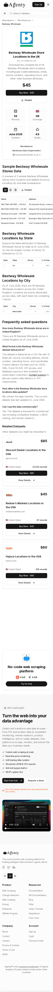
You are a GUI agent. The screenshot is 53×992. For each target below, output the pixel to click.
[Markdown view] (15, 190)
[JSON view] (10, 190)
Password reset (36, 941)
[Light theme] (4, 875)
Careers (6, 941)
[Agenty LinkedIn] (13, 867)
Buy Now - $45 (26, 92)
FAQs (31, 904)
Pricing (5, 904)
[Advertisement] (26, 619)
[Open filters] (4, 13)
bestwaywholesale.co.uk (26, 155)
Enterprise (7, 909)
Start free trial (11, 780)
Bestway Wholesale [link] (11, 24)
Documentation (36, 890)
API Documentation (37, 895)
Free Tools (34, 918)
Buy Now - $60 (26, 575)
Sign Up (38, 4)
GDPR (5, 954)
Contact (5, 936)
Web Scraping (9, 890)
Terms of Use (8, 950)
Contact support (37, 374)
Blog (31, 900)
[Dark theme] (15, 875)
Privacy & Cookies (10, 945)
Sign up (32, 931)
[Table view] (5, 190)
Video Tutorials (36, 909)
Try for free (26, 684)
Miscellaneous (24, 20)
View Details (24, 480)
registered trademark (29, 966)
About (5, 931)
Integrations (34, 913)
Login (31, 936)
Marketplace (8, 20)
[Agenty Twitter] (8, 867)
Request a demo (36, 780)
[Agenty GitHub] (3, 867)
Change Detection (10, 895)
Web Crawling (8, 900)
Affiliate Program (10, 913)
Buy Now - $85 (26, 473)
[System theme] (10, 875)
